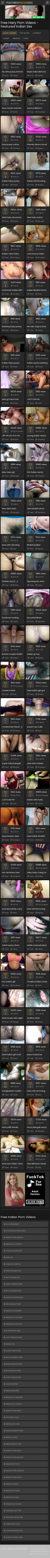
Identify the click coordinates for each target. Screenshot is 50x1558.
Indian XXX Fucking (14, 1317)
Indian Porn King (13, 1410)
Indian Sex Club (12, 1424)
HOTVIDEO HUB (11, 1417)
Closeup (16, 148)
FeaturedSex (19, 3)
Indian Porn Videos (14, 1237)
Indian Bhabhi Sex (13, 1270)
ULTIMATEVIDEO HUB (14, 1537)
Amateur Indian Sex (14, 1297)
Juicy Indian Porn (13, 1337)
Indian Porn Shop (13, 1477)
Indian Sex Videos (13, 1244)
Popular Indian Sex (14, 1530)
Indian (15, 75)
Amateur (41, 112)
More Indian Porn (13, 1364)
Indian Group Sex (13, 1444)
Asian (40, 585)
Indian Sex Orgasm (14, 1397)
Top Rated (24, 33)
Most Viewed (9, 33)
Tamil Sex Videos (13, 1264)
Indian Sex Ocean (13, 1504)
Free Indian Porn (13, 1304)
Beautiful (41, 621)
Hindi (15, 912)
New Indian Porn (13, 1370)
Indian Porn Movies (14, 1457)
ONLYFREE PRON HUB (14, 1517)
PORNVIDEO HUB (12, 1524)
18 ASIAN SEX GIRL (12, 1330)
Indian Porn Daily (13, 1450)
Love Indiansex (12, 1224)
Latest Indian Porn (14, 1284)
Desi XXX (9, 1257)
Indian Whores (12, 1390)
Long (25, 38)
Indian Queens (12, 1484)
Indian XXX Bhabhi (13, 1310)
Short (6, 38)
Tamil (15, 949)
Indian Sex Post (12, 1464)
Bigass (40, 148)
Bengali (41, 221)
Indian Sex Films (12, 1490)
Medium (16, 38)
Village (16, 1022)
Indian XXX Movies (13, 1324)
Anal (39, 294)
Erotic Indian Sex (13, 1290)
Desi (14, 548)
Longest (37, 33)
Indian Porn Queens (14, 1470)
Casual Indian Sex (13, 1250)
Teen (6, 75)
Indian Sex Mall (12, 1497)
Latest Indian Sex (13, 1350)
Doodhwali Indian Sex (15, 1231)
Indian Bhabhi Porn (14, 1430)
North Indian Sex (13, 1377)
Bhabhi (41, 185)
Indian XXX (10, 1344)
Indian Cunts (11, 1437)
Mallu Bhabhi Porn (14, 1357)
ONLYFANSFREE (11, 1384)
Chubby (41, 476)
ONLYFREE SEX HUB (13, 1510)
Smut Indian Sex (12, 1277)
